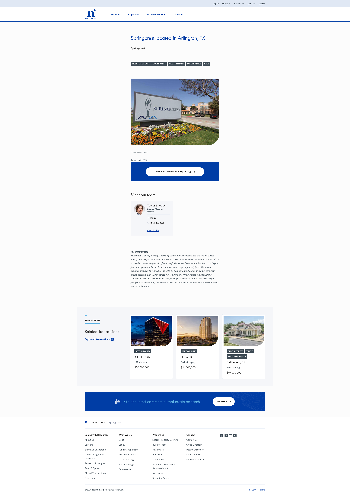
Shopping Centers (161, 478)
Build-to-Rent (159, 444)
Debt (121, 439)
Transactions (98, 422)
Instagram (226, 435)
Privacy (252, 489)
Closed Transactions (95, 473)
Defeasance (125, 469)
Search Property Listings (165, 439)
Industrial (157, 454)
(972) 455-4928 (157, 222)
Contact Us (192, 439)
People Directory (195, 449)
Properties (133, 14)
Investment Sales (127, 454)
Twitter (235, 435)
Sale (206, 63)
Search (262, 3)
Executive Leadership (95, 449)
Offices (179, 14)
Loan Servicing (126, 459)
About (225, 3)
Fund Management (128, 449)
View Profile (153, 230)
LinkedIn (230, 435)
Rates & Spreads (93, 468)
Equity (122, 444)
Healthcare (158, 449)
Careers (237, 3)
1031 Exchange (126, 464)
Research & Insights (157, 14)
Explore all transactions (97, 339)
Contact (252, 3)
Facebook (221, 435)
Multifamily (194, 63)
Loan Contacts (193, 454)
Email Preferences (195, 459)
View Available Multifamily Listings (173, 171)
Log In (216, 3)
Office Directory (194, 444)
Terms (262, 489)
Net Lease (157, 473)
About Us (89, 439)
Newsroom (90, 478)
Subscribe (222, 401)
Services (115, 14)
